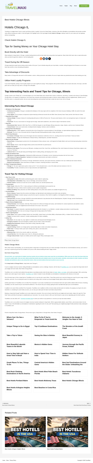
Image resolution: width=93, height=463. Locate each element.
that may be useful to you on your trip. (55, 260)
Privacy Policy (13, 460)
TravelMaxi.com (65, 267)
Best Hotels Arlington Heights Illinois (15, 449)
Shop (7, 460)
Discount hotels (8, 256)
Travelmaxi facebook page (27, 298)
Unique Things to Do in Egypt (18, 326)
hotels (55, 272)
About (75, 5)
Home (61, 5)
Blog (71, 5)
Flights (66, 5)
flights (59, 272)
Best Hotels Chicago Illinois (73, 381)
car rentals (63, 272)
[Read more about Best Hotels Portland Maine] (67, 431)
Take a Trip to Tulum (14, 335)
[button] (84, 5)
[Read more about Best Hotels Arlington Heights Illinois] (25, 431)
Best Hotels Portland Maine (17, 381)
